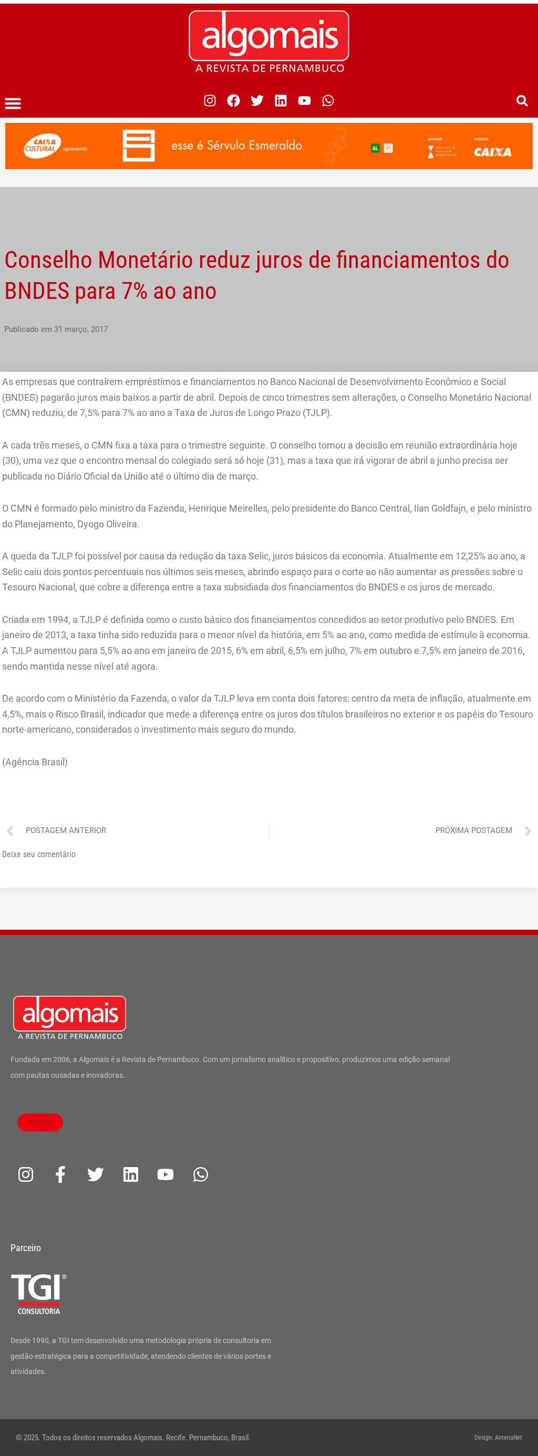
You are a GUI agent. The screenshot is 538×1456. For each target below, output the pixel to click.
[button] (13, 103)
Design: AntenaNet (498, 1437)
